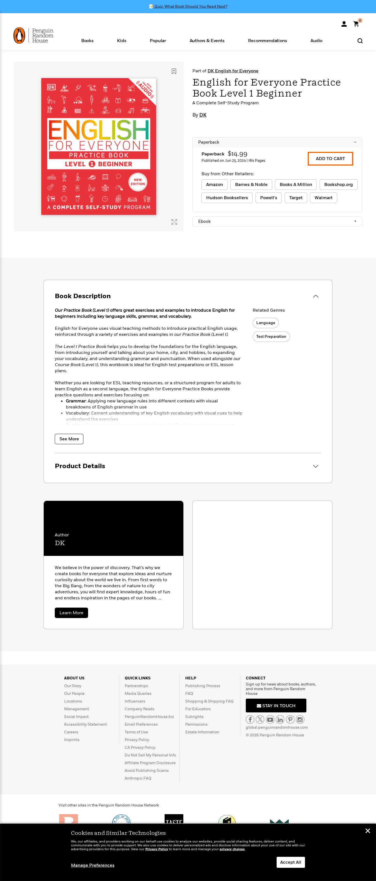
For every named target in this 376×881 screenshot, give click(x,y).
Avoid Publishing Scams (147, 770)
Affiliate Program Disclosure (150, 762)
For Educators (198, 709)
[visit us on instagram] (300, 719)
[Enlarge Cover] (174, 222)
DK (202, 115)
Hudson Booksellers (227, 198)
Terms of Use (136, 732)
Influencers (135, 701)
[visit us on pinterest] (290, 719)
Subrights (194, 716)
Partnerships (136, 685)
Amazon (214, 185)
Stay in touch (278, 706)
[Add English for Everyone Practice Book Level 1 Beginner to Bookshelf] (174, 71)
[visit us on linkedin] (280, 719)
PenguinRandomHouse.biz (149, 716)
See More (69, 439)
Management (76, 709)
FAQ (189, 693)
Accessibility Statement (85, 724)
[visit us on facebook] (250, 719)
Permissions (196, 724)
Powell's (268, 198)
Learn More (73, 614)
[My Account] (344, 22)
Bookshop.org (338, 185)
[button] (87, 40)
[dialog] (188, 852)
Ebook (277, 221)
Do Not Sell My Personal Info (150, 755)
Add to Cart (330, 159)
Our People (74, 693)
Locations (73, 701)
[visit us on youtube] (270, 719)
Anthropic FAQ (138, 778)
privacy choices (232, 849)
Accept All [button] (290, 862)
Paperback (277, 142)
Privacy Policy (137, 739)
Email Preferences (141, 724)
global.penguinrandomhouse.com (277, 727)
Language (265, 322)
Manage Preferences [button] (93, 865)
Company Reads (139, 709)
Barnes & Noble (251, 185)
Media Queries (138, 693)
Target (296, 198)
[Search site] (360, 40)
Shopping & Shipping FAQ (209, 701)
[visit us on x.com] (260, 719)
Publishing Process (202, 685)
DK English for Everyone (233, 71)
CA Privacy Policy (140, 747)
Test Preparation (271, 336)
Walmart (324, 198)
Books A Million (296, 185)
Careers (71, 732)
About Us (74, 678)
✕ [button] (367, 831)
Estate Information (202, 732)
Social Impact (76, 716)
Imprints (72, 739)
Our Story (72, 685)
